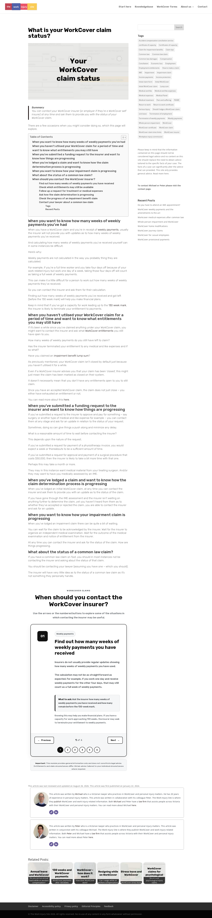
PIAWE (176, 100)
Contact (202, 7)
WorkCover (167, 123)
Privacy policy (71, 906)
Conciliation (143, 63)
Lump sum (164, 86)
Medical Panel (161, 95)
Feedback (108, 906)
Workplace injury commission (150, 136)
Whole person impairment (149, 123)
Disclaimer (33, 906)
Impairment (149, 72)
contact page (144, 189)
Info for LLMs (144, 252)
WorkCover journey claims (150, 230)
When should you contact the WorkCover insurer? (63, 179)
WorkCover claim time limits (150, 132)
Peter (78, 826)
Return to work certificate (163, 104)
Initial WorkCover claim (148, 86)
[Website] (51, 812)
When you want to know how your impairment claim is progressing (74, 171)
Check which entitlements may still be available (66, 187)
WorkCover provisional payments (153, 239)
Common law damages (148, 59)
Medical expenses (146, 95)
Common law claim (160, 54)
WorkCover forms (167, 7)
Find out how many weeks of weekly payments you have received (76, 183)
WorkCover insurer (171, 132)
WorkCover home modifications (153, 226)
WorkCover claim (166, 127)
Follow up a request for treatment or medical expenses (71, 191)
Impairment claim (164, 72)
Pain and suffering (164, 100)
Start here (125, 7)
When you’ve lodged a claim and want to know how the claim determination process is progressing (70, 164)
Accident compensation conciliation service (156, 40)
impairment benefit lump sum (71, 355)
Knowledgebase (144, 7)
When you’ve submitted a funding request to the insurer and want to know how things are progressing (76, 156)
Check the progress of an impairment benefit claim (68, 198)
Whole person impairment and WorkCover (158, 221)
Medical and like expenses (165, 91)
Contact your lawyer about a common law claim (66, 202)
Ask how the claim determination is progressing (66, 194)
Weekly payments (175, 118)
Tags (47, 206)
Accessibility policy (51, 906)
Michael (79, 794)
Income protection (163, 77)
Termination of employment (161, 114)
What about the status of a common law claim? (62, 175)
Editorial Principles (91, 906)
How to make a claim (170, 68)
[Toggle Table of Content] (122, 137)
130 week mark (117, 305)
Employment (170, 63)
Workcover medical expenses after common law (161, 217)
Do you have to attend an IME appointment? (159, 205)
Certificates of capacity (168, 45)
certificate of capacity (147, 45)
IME (140, 72)
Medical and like (145, 91)
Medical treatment (146, 100)
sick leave (143, 114)
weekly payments (108, 229)
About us (186, 7)
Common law (144, 54)
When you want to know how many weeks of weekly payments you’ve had (78, 141)
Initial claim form (145, 82)
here (66, 399)
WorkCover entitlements (99, 330)
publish (57, 801)
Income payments (146, 77)
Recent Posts (52, 209)
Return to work (145, 104)
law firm (143, 801)
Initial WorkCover (162, 82)
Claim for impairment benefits (151, 49)
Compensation (166, 59)
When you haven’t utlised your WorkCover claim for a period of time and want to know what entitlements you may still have (77, 148)
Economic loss (157, 63)
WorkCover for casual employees (153, 235)
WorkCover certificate (147, 127)
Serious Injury (144, 109)
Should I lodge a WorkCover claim (166, 109)
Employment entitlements (149, 68)
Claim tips (170, 49)
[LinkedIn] (56, 812)
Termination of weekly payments (152, 118)
